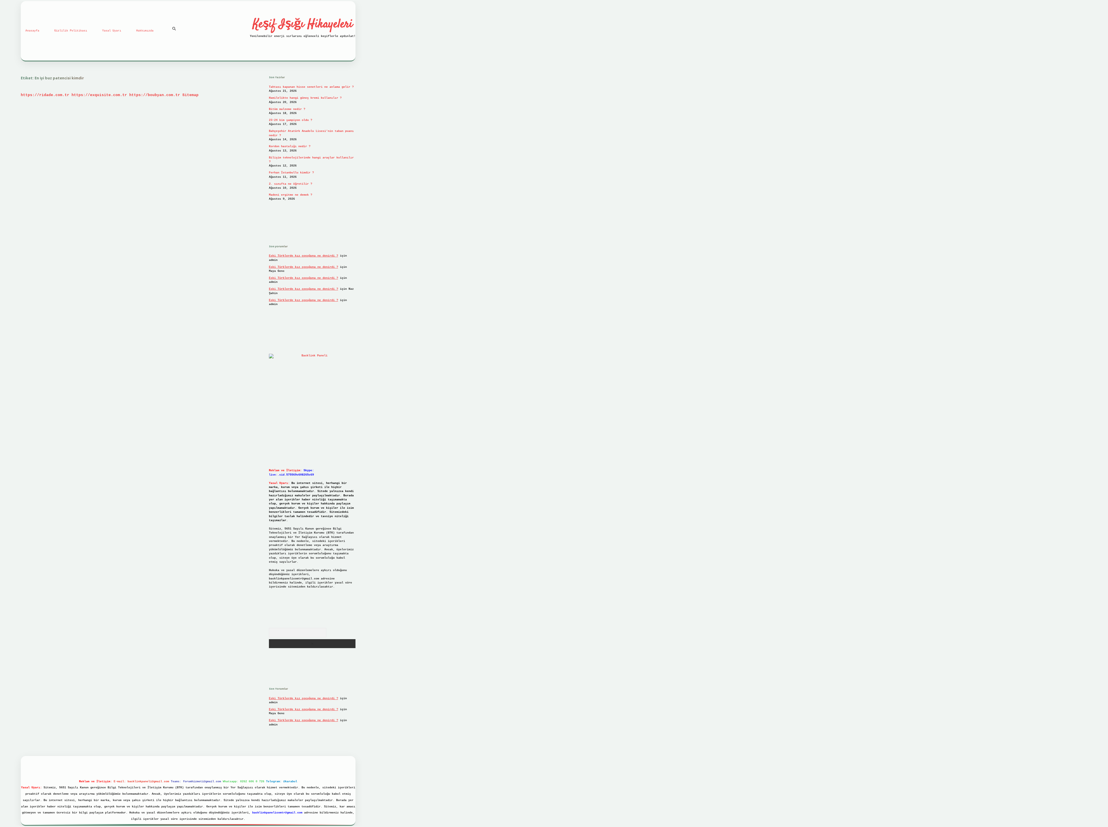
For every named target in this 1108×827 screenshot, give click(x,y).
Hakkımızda (145, 30)
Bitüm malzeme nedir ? (287, 109)
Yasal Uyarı (111, 30)
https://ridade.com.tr (45, 95)
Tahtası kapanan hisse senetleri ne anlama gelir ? (311, 87)
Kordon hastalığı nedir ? (289, 146)
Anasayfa (32, 30)
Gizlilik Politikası (70, 30)
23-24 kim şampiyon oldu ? (290, 120)
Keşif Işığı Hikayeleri (303, 24)
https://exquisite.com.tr (99, 95)
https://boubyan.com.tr (154, 95)
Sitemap (190, 95)
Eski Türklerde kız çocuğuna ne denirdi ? (303, 255)
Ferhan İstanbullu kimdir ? (291, 172)
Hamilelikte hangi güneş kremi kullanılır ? (305, 98)
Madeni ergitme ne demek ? (290, 195)
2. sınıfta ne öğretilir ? (290, 184)
